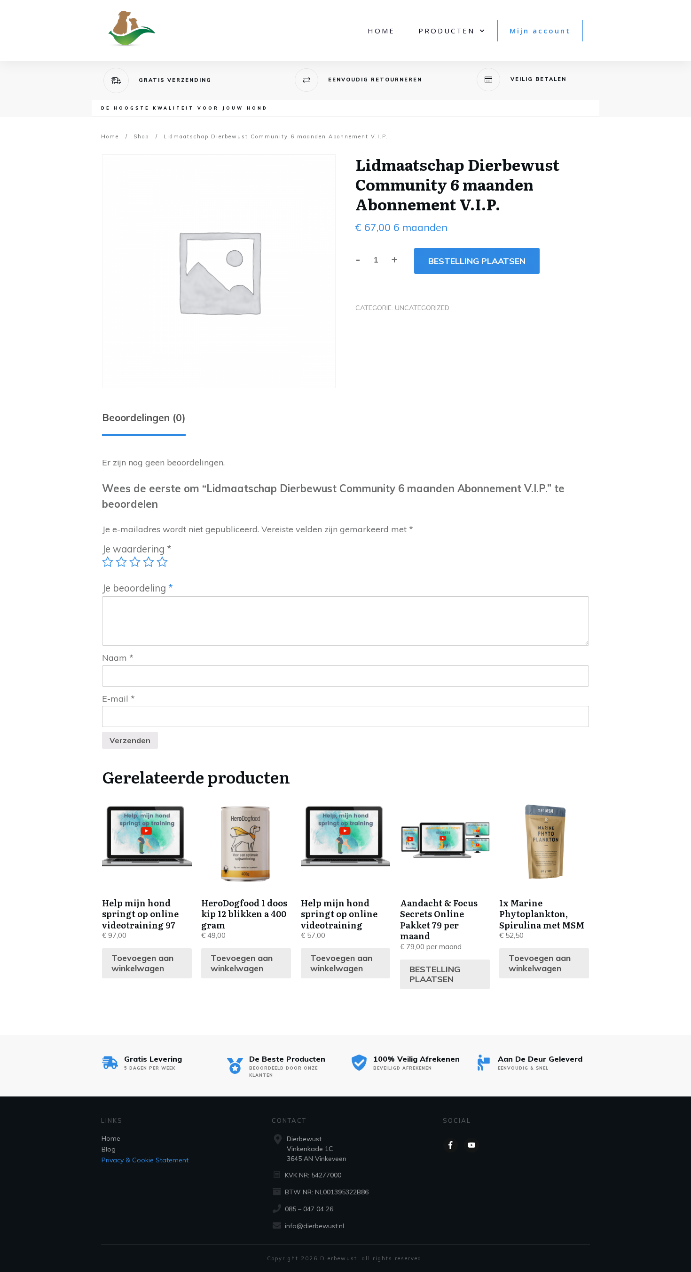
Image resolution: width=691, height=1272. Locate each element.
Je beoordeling (137, 588)
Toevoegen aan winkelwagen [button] (142, 963)
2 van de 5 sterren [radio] (121, 562)
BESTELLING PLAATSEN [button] (434, 974)
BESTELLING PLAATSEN (477, 261)
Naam (117, 657)
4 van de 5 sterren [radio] (148, 562)
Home (111, 1138)
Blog (109, 1149)
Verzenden (130, 740)
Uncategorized (422, 308)
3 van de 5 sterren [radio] (135, 562)
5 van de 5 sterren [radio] (162, 562)
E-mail (118, 698)
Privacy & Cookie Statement (145, 1160)
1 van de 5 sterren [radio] (107, 562)
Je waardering (137, 549)
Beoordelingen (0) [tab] (144, 417)
